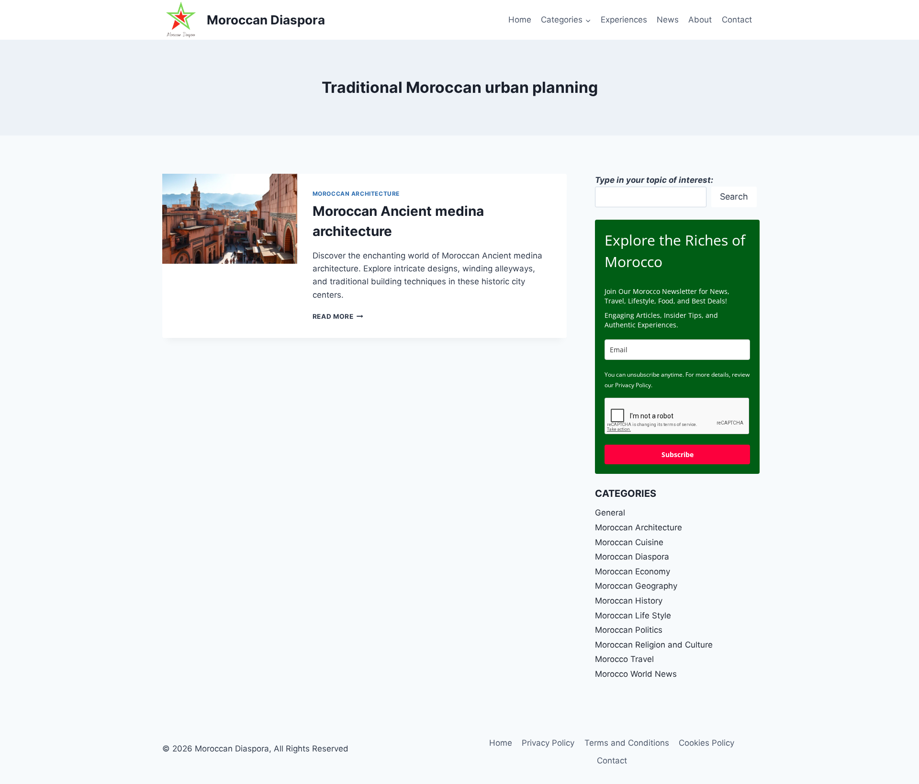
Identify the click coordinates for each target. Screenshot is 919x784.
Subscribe (677, 454)
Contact (737, 19)
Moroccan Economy (632, 571)
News (668, 19)
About (700, 19)
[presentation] (229, 219)
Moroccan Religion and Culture (654, 645)
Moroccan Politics (628, 630)
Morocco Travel (624, 659)
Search (734, 196)
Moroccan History (628, 600)
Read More (338, 316)
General (610, 512)
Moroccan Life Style (633, 615)
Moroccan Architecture (356, 193)
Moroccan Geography (636, 586)
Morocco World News (636, 674)
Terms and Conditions (626, 743)
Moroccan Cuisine (629, 542)
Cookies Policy (706, 743)
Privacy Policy (548, 743)
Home (519, 19)
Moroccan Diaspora (632, 556)
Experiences (624, 19)
